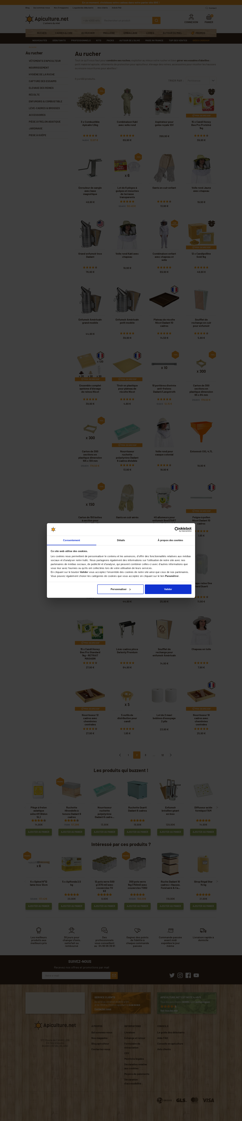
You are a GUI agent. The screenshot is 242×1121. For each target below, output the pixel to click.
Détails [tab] (121, 540)
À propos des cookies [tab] (170, 540)
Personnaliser (119, 589)
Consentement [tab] (71, 540)
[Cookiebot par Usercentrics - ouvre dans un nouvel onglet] (177, 529)
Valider (168, 589)
